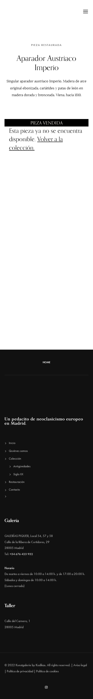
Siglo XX (18, 474)
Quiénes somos (18, 451)
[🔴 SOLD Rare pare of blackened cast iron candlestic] (69, 232)
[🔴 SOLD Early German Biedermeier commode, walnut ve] (69, 284)
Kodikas (40, 665)
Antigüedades (21, 466)
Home (46, 362)
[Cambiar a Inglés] (46, 501)
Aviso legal (80, 665)
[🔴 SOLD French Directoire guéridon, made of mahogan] (23, 310)
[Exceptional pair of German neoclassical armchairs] (23, 337)
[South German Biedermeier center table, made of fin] (23, 232)
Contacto (14, 489)
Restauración (17, 482)
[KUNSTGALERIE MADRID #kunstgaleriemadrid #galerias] (69, 310)
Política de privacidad (20, 671)
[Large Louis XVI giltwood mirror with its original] (23, 206)
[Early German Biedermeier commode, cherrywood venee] (23, 258)
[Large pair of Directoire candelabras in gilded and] (69, 258)
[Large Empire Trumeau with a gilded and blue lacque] (69, 206)
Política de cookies (47, 671)
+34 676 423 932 (21, 554)
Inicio (12, 443)
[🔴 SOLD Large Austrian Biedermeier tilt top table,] (23, 284)
